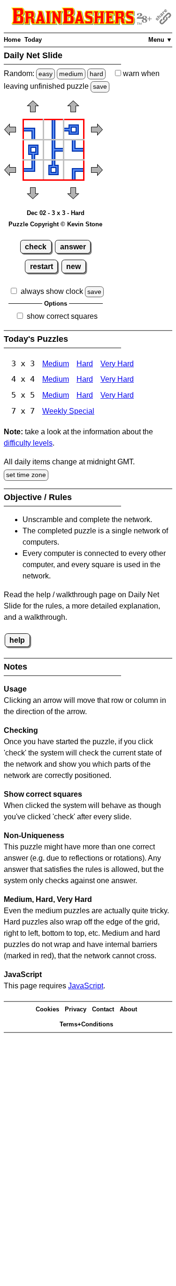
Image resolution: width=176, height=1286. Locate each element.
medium (71, 73)
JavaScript (85, 986)
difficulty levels (28, 443)
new (73, 266)
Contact (103, 1009)
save (100, 86)
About (128, 1009)
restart (41, 266)
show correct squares (62, 316)
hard (96, 73)
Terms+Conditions (86, 1024)
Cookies (47, 1009)
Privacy (75, 1009)
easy (45, 73)
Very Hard (117, 364)
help (17, 640)
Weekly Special (68, 411)
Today (33, 39)
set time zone (26, 474)
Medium (55, 364)
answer (73, 247)
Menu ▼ (160, 39)
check (35, 247)
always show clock (52, 291)
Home (12, 39)
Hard (85, 364)
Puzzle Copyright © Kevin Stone (55, 224)
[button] (32, 109)
